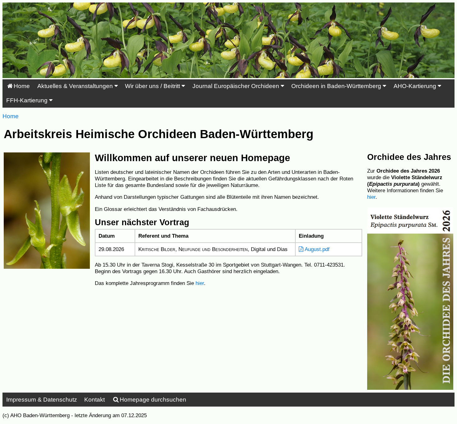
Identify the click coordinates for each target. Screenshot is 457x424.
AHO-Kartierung (416, 86)
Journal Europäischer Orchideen (236, 86)
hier (200, 283)
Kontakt (94, 399)
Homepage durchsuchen (153, 399)
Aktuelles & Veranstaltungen (75, 86)
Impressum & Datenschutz (41, 399)
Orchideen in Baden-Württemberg (337, 86)
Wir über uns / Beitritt (153, 86)
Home (22, 86)
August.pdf (316, 249)
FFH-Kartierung (27, 100)
